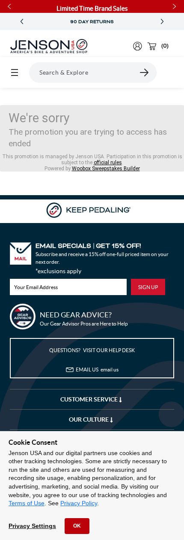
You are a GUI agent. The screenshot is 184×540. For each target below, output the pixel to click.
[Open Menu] (14, 72)
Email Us (97, 369)
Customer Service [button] (89, 399)
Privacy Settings (32, 525)
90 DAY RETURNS (92, 22)
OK (77, 526)
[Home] (48, 46)
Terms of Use (27, 503)
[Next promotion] (162, 22)
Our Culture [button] (89, 419)
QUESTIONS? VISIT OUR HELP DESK (92, 350)
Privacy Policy (78, 503)
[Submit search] (144, 72)
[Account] (137, 46)
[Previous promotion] (22, 22)
